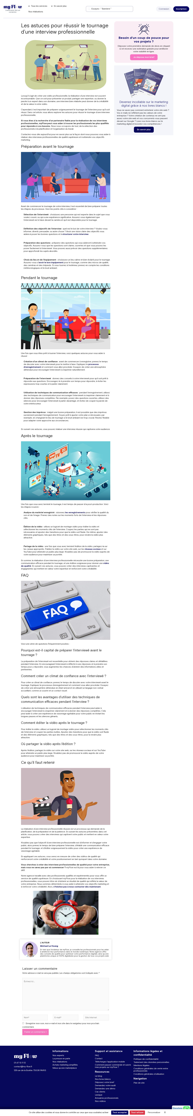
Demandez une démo (105, 1088)
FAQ (97, 1055)
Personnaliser (154, 1112)
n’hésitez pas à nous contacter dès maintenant (77, 886)
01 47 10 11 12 (20, 1062)
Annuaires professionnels (106, 1098)
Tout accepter (120, 1112)
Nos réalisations (60, 1061)
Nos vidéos (100, 1101)
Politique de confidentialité (146, 1059)
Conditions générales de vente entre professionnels (151, 1069)
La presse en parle (61, 1058)
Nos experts (58, 1055)
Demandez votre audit (105, 1085)
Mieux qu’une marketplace (65, 1068)
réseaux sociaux (93, 549)
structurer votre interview (75, 234)
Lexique (98, 1095)
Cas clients (100, 1091)
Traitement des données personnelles (151, 1062)
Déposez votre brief (104, 1082)
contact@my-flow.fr (23, 1066)
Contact (98, 1058)
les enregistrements (75, 512)
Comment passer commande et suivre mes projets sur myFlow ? (113, 1066)
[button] (164, 9)
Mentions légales (141, 1065)
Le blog (98, 1076)
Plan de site (139, 1083)
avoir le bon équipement (51, 262)
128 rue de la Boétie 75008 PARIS (30, 1070)
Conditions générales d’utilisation (149, 1074)
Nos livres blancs (103, 1079)
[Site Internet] (96, 1018)
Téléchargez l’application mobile (110, 1061)
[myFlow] (13, 7)
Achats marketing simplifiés (65, 1065)
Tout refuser (137, 1112)
